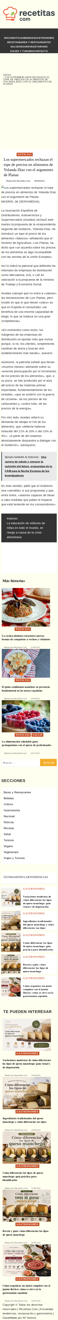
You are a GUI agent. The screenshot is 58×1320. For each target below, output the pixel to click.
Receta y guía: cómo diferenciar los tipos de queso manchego (35, 968)
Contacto (41, 51)
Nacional (9, 816)
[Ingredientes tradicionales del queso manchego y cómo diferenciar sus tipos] (11, 920)
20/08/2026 (35, 1243)
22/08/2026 (35, 1188)
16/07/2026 (35, 753)
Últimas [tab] (10, 877)
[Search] (51, 32)
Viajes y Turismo (22, 51)
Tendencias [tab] (39, 877)
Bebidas (29, 38)
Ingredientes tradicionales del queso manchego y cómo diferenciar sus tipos (38, 924)
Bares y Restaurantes (35, 42)
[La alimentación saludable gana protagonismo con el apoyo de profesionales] (26, 716)
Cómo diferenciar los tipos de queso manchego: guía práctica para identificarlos (38, 946)
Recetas (13, 42)
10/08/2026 (35, 699)
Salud (14, 46)
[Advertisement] (29, 117)
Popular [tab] (23, 877)
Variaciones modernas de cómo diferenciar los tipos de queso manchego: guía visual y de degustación (27, 1064)
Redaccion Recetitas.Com (15, 753)
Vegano (24, 46)
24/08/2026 (35, 1130)
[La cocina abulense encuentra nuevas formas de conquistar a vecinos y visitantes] (26, 607)
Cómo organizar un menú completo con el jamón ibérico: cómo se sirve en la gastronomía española (26, 1289)
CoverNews (10, 1317)
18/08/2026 (35, 1301)
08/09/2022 (39, 181)
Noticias (18, 38)
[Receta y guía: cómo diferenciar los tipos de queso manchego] (11, 963)
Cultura (8, 804)
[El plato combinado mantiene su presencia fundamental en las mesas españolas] (26, 663)
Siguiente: (28, 556)
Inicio (8, 38)
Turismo (9, 840)
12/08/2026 (35, 647)
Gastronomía (44, 38)
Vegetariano (39, 46)
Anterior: (26, 528)
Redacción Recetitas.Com (18, 181)
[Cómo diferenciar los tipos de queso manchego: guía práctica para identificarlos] (11, 942)
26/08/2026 (35, 1075)
